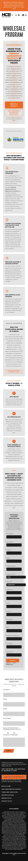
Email (8, 558)
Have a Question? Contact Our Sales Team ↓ (14, 112)
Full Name (6, 689)
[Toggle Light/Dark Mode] (23, 15)
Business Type (10, 574)
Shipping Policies (8, 795)
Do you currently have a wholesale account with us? (12, 728)
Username (9, 643)
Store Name (7, 718)
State (8, 611)
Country (9, 581)
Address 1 (9, 589)
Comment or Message (10, 734)
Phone (8, 550)
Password (9, 651)
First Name (9, 533)
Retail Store (6, 786)
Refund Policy (7, 798)
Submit (9, 750)
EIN (7, 627)
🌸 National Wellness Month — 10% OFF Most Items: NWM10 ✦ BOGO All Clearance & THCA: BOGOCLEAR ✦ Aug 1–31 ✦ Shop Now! (14, 5)
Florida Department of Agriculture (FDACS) (12, 189)
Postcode (9, 619)
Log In (8, 662)
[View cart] (19, 15)
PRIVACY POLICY (7, 801)
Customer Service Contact (11, 789)
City (8, 603)
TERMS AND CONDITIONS (10, 792)
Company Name (11, 566)
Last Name (9, 541)
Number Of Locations (12, 635)
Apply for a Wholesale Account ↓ (14, 105)
